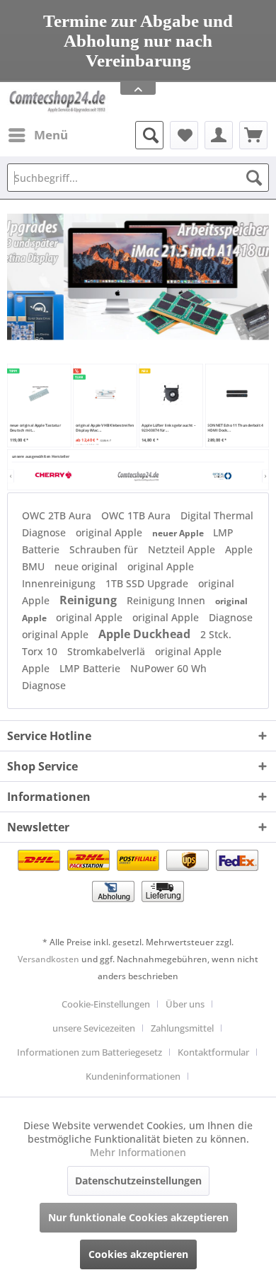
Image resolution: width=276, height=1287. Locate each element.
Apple (37, 668)
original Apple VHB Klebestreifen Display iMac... (105, 427)
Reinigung (89, 600)
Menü (51, 135)
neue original (87, 566)
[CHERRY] (53, 476)
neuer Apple (179, 533)
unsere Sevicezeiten (93, 1028)
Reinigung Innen (167, 600)
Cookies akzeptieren (138, 1254)
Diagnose (45, 532)
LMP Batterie (91, 668)
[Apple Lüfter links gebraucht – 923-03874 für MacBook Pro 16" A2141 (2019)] (171, 394)
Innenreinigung (60, 583)
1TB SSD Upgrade (148, 583)
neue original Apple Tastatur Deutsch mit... (36, 427)
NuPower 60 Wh (168, 668)
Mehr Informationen (138, 1152)
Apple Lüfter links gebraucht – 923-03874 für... (168, 427)
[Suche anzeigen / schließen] (149, 135)
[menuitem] (37, 135)
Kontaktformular (213, 1052)
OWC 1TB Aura (137, 515)
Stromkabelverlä (107, 651)
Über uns (185, 1004)
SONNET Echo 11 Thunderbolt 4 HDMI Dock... (235, 427)
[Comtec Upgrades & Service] (137, 476)
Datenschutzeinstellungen (138, 1180)
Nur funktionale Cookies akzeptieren (138, 1217)
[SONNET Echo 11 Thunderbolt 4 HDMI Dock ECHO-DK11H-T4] (236, 394)
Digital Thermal (216, 515)
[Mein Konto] (219, 135)
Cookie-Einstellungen (106, 1004)
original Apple (110, 532)
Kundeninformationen (133, 1076)
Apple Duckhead (145, 634)
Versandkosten (48, 959)
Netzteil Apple (183, 549)
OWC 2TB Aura (58, 515)
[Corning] (221, 476)
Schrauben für (105, 549)
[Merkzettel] (184, 135)
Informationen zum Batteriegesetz (89, 1052)
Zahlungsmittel (182, 1028)
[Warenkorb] (253, 135)
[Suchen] (254, 177)
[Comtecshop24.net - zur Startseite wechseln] (57, 101)
